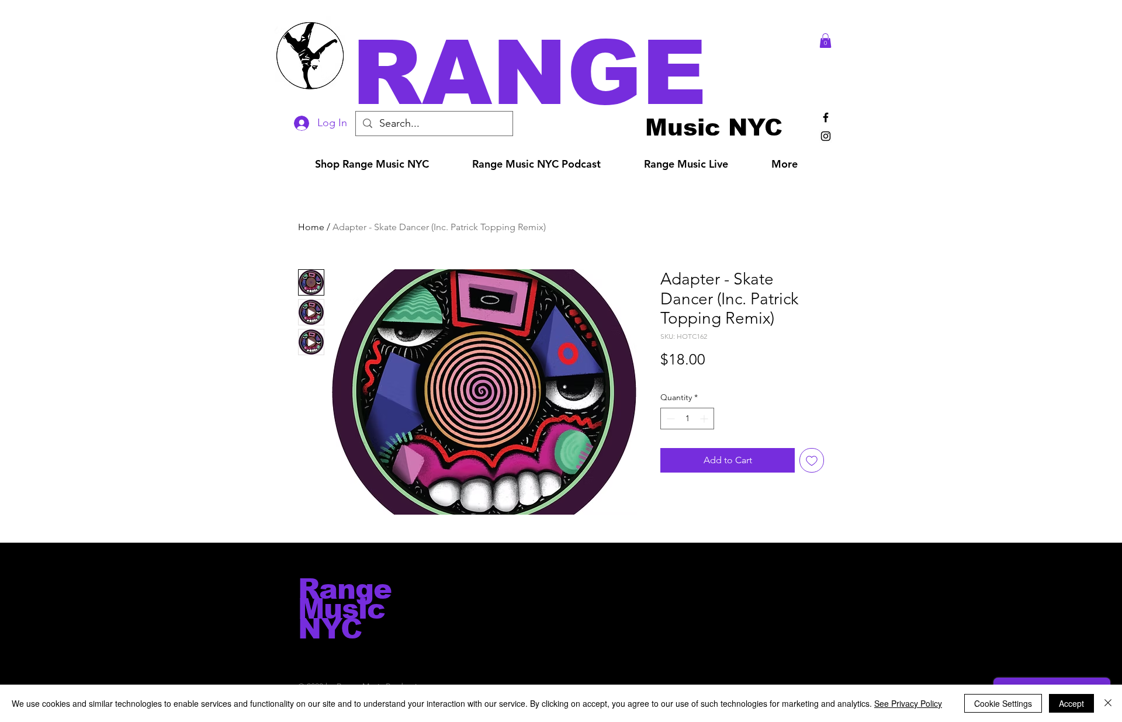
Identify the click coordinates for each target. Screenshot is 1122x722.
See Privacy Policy (908, 703)
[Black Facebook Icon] (825, 117)
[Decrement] (669, 418)
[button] (577, 73)
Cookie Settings (1003, 703)
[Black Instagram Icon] (825, 136)
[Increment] (705, 418)
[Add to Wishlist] (811, 460)
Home (311, 226)
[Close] (1108, 703)
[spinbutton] (687, 418)
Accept (1071, 703)
